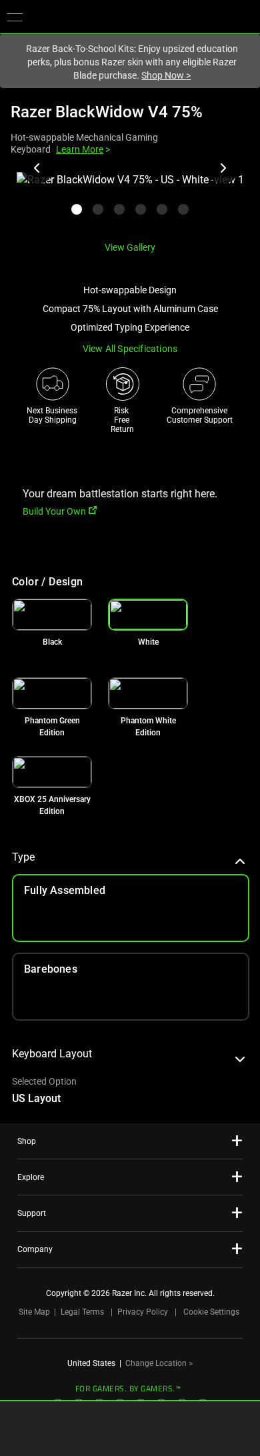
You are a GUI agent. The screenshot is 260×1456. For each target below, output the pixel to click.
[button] (15, 17)
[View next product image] (223, 168)
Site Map (34, 1312)
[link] (52, 615)
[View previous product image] (37, 168)
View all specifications (130, 348)
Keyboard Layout (52, 1053)
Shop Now (166, 75)
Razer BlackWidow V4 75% (107, 112)
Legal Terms (82, 1312)
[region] (130, 201)
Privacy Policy (142, 1312)
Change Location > (159, 1363)
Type (23, 857)
